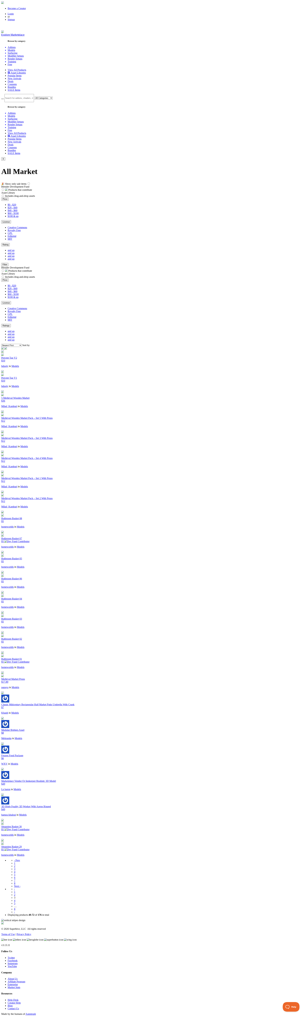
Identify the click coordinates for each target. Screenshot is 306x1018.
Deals (10, 81)
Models (15, 366)
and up (11, 250)
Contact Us (13, 1008)
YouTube (12, 966)
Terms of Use (8, 934)
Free (10, 64)
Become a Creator (17, 8)
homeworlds (7, 526)
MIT (10, 239)
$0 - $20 (12, 204)
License (6, 222)
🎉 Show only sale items (13, 183)
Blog (10, 1005)
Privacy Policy (24, 934)
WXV (4, 763)
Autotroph (31, 1014)
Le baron (5, 789)
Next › (17, 886)
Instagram (13, 963)
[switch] (29, 184)
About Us (13, 978)
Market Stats (14, 987)
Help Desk (13, 1000)
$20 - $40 (12, 207)
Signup (11, 19)
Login (11, 13)
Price (5, 199)
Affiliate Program (16, 981)
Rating (5, 244)
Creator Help (14, 1002)
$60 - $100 (13, 213)
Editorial (12, 236)
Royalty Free (14, 230)
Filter (5, 264)
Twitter (11, 957)
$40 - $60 (12, 210)
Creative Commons (17, 227)
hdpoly (4, 366)
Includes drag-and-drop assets (20, 196)
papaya (4, 687)
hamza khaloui (8, 814)
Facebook (13, 960)
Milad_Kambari (9, 406)
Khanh (4, 712)
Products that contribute (20, 189)
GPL (10, 233)
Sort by (26, 345)
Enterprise (13, 984)
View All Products (17, 70)
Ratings (6, 325)
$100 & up (13, 216)
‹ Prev (17, 860)
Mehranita (6, 738)
